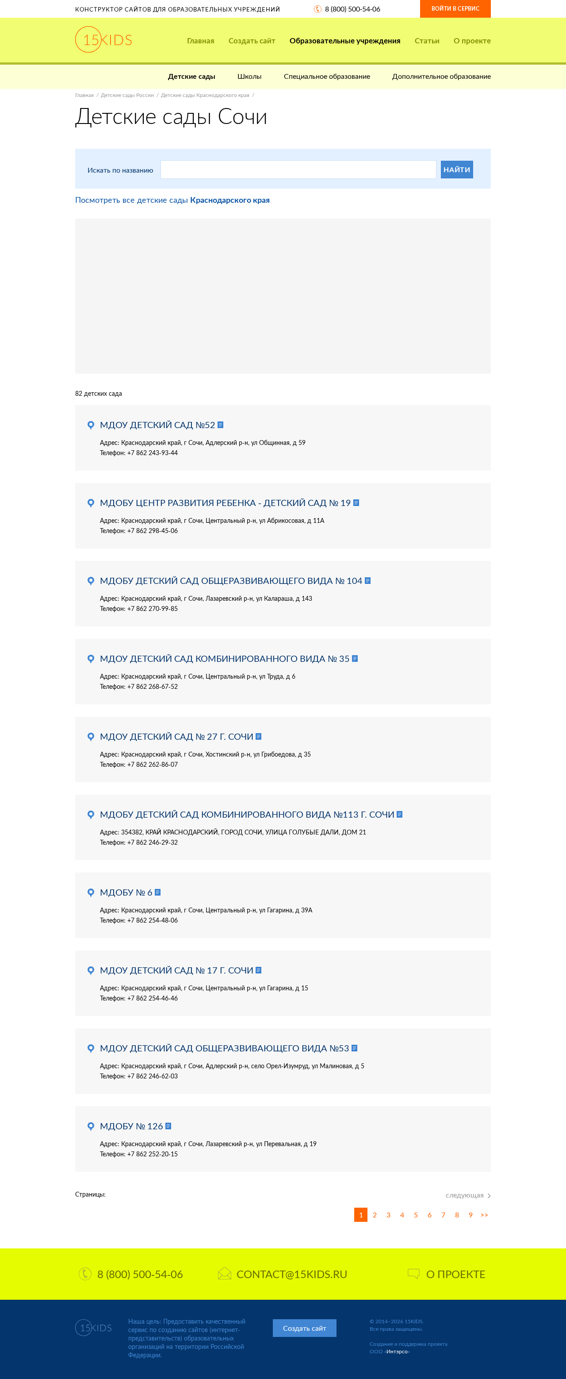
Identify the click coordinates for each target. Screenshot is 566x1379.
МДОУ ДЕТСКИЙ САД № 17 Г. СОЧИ (176, 970)
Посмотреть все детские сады (172, 200)
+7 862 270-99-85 (152, 608)
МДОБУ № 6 (126, 892)
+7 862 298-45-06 (152, 530)
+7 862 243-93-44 (152, 452)
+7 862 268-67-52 (152, 686)
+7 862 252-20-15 (152, 1154)
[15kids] (103, 39)
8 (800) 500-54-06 (352, 8)
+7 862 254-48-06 (152, 920)
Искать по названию (120, 170)
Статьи (427, 40)
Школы (249, 76)
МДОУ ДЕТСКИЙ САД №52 (157, 424)
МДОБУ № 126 (131, 1125)
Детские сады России (127, 95)
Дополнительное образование (441, 76)
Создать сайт (252, 40)
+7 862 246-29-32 (152, 842)
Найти (457, 169)
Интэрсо (397, 1351)
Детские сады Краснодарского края (205, 95)
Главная (200, 40)
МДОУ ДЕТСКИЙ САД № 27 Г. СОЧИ (176, 736)
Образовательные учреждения (345, 40)
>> (484, 1214)
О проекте (472, 40)
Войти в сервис (455, 8)
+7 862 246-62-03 (152, 1076)
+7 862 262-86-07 (152, 764)
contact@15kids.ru (292, 1273)
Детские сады (191, 76)
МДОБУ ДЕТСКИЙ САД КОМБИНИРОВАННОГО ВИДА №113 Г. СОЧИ (247, 814)
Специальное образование (327, 76)
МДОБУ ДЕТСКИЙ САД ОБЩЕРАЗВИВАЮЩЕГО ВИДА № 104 (231, 580)
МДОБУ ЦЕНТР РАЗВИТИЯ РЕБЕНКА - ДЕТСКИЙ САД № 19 (225, 502)
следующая (465, 1194)
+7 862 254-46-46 (152, 998)
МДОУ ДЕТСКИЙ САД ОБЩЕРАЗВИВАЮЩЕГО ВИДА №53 (224, 1048)
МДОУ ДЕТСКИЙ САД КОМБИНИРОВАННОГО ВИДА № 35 (225, 658)
